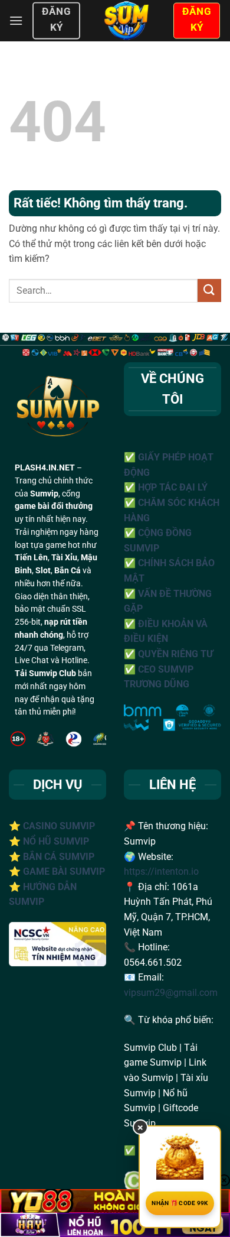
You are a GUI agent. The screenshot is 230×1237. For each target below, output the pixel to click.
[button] (16, 20)
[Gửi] (209, 290)
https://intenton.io (161, 871)
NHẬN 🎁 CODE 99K (180, 1203)
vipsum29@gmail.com (171, 992)
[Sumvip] (126, 20)
